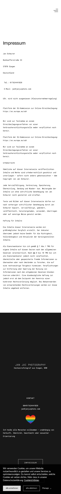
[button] (56, 10)
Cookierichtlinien (31, 480)
